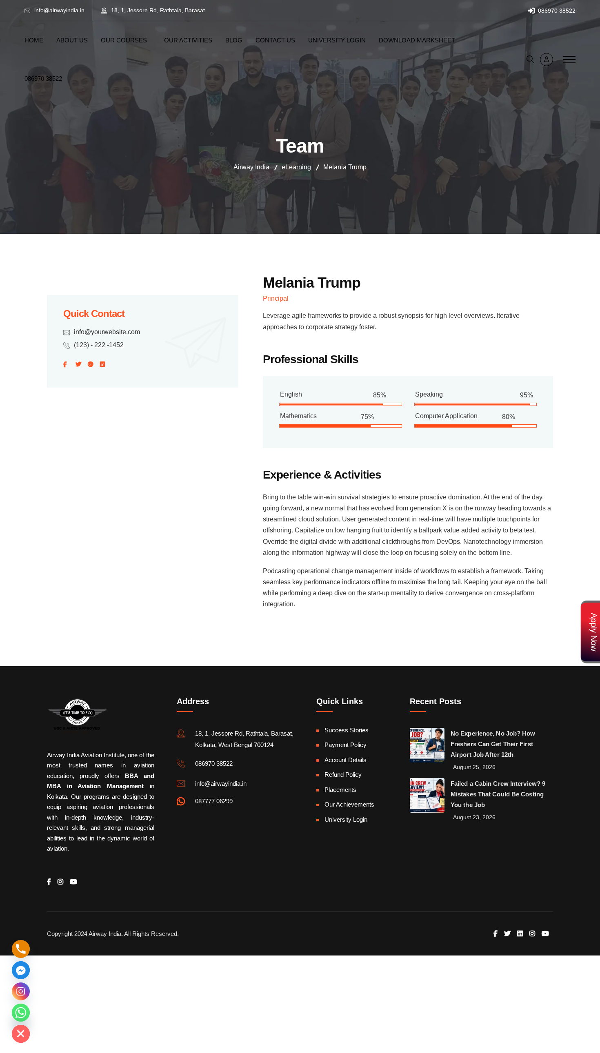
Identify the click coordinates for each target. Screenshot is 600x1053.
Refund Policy (343, 774)
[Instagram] (21, 991)
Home (33, 40)
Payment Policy (345, 744)
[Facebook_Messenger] (21, 970)
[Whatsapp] (21, 1013)
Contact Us (275, 40)
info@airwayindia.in (59, 10)
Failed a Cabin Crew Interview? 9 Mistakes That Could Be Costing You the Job (498, 794)
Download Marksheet (417, 40)
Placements (340, 789)
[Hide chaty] (21, 1034)
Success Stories (346, 730)
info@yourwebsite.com (107, 331)
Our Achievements (349, 804)
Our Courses (124, 40)
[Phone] (21, 949)
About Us (72, 40)
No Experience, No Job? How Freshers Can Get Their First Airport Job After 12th (493, 744)
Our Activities (188, 40)
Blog (233, 40)
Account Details (345, 759)
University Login (337, 40)
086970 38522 (556, 10)
